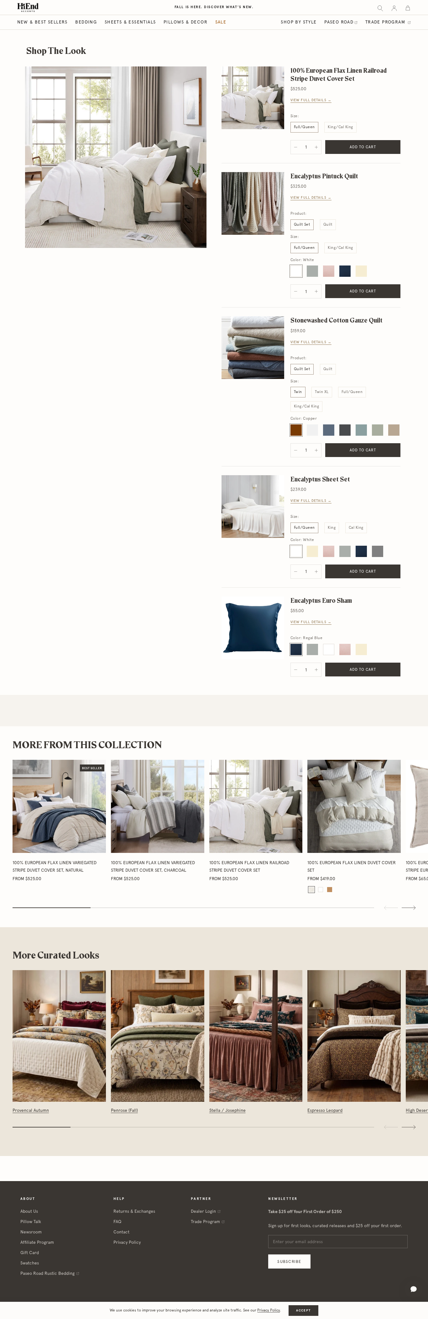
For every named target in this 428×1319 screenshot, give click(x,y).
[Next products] (408, 908)
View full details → (310, 100)
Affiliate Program (37, 1242)
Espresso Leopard (324, 1110)
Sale (221, 21)
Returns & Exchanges (134, 1211)
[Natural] (311, 889)
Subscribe (289, 1261)
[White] (320, 889)
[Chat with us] (413, 1289)
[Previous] (391, 1127)
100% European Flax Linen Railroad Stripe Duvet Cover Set (338, 74)
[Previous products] (391, 908)
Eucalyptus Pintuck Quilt (324, 176)
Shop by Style (298, 21)
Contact (121, 1231)
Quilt (327, 224)
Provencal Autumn (31, 1110)
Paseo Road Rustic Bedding (47, 1273)
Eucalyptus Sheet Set (320, 479)
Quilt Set (302, 224)
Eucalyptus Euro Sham (321, 600)
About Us (29, 1211)
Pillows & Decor (185, 21)
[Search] (380, 7)
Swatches (29, 1262)
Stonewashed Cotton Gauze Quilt (336, 320)
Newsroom (31, 1231)
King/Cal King (340, 127)
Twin (298, 392)
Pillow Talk (30, 1221)
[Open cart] (408, 7)
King (332, 527)
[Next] (408, 1127)
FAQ (117, 1221)
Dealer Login (203, 1211)
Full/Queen (304, 127)
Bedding (86, 21)
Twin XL (321, 392)
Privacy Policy (127, 1242)
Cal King (356, 527)
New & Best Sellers (42, 21)
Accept (303, 1310)
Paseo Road (338, 21)
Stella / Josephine (227, 1110)
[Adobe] (329, 889)
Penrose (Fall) (124, 1110)
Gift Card (29, 1252)
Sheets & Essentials (130, 21)
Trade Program (386, 21)
